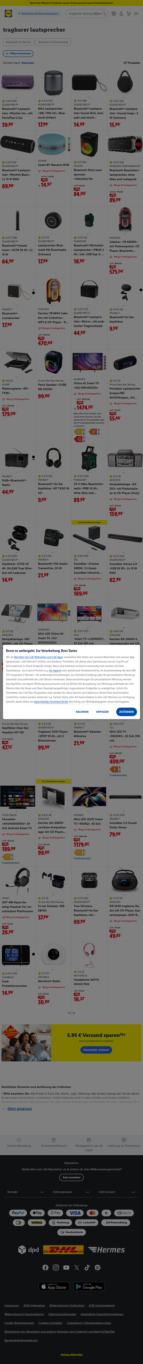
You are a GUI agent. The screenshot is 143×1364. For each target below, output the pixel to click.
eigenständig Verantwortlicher (51, 701)
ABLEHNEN (82, 712)
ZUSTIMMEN (126, 712)
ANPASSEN (102, 712)
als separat (55, 670)
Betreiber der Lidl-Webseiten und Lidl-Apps (38, 657)
